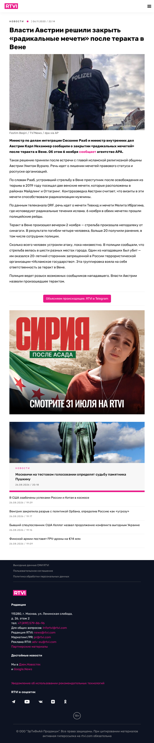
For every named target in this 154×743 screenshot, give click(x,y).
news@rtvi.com (44, 632)
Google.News (23, 669)
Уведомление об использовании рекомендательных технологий (57, 683)
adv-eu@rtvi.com (44, 642)
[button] (150, 6)
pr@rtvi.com (42, 637)
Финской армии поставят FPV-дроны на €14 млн (45, 539)
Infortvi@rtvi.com (55, 628)
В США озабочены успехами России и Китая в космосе (49, 497)
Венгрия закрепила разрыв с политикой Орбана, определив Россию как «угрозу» (69, 511)
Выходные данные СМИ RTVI (31, 565)
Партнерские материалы (29, 646)
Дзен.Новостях (30, 664)
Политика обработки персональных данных (41, 576)
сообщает (87, 152)
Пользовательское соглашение (33, 570)
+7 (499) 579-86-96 (31, 623)
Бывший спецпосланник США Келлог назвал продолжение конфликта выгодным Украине (74, 525)
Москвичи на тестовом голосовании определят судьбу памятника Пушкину (70, 476)
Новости (16, 21)
